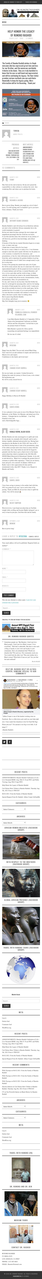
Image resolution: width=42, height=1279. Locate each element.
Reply (38, 177)
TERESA (21, 38)
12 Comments (29, 38)
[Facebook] (10, 742)
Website (5, 586)
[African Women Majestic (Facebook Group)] (21, 847)
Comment (6, 549)
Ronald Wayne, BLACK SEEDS (20, 431)
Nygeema (23, 536)
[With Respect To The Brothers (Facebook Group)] (21, 883)
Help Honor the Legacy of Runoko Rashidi (15, 785)
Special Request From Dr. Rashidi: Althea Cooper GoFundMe (21, 797)
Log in (4, 1018)
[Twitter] (4, 742)
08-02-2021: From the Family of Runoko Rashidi (17, 794)
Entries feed (5, 1021)
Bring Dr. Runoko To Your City (13, 2)
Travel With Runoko (31, 2)
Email (5, 577)
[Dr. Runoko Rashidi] (21, 13)
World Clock (15, 994)
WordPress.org (6, 1028)
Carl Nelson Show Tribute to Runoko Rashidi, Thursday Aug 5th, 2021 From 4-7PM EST (12, 155)
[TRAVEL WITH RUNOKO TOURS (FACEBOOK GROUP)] (21, 969)
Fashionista (17, 1276)
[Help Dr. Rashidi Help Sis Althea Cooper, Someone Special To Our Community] (21, 696)
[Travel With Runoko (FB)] (21, 1170)
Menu (4, 22)
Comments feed (7, 1024)
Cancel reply (34, 537)
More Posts (18, 134)
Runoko (7, 123)
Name (5, 568)
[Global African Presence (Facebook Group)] (21, 926)
